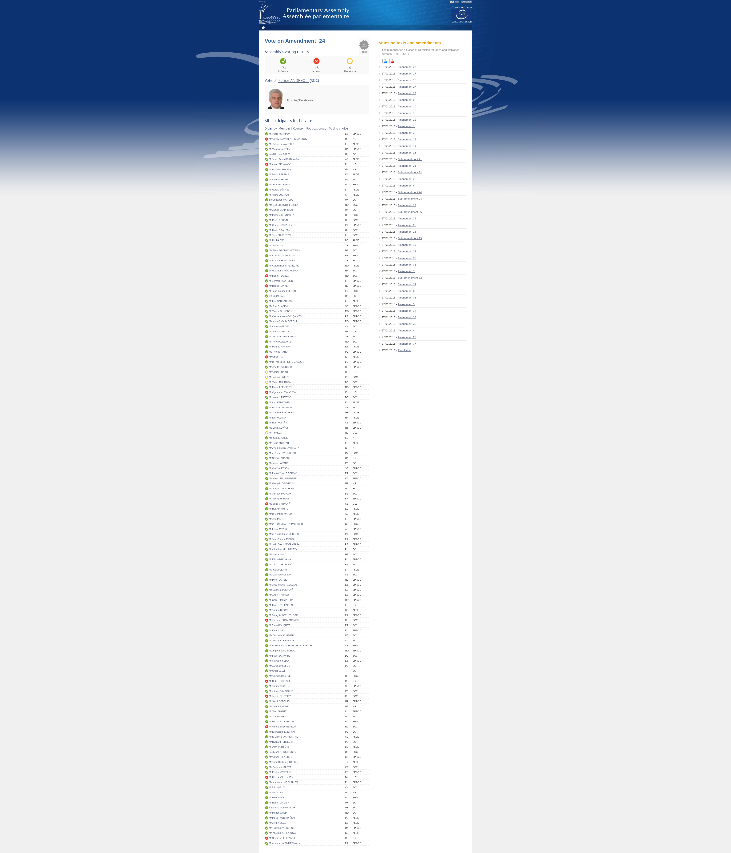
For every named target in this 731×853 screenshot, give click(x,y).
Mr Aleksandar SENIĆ (280, 676)
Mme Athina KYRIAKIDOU (282, 453)
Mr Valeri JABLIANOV (280, 382)
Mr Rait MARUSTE (278, 508)
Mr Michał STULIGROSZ (281, 721)
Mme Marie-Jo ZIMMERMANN (284, 843)
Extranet (466, 2)
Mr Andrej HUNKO (278, 372)
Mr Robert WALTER (279, 802)
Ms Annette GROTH (279, 331)
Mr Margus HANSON (279, 346)
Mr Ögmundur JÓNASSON (282, 392)
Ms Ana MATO (276, 519)
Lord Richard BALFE (279, 154)
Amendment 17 (407, 73)
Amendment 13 (407, 139)
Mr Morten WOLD (278, 812)
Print (364, 52)
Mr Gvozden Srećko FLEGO (283, 270)
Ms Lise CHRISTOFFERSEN (283, 205)
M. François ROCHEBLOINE (283, 615)
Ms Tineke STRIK (278, 716)
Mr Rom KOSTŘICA (279, 422)
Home (263, 27)
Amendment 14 (407, 145)
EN (452, 2)
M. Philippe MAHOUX (280, 493)
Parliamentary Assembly (305, 13)
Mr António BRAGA (279, 179)
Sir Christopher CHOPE (281, 199)
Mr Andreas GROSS (279, 326)
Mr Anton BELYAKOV (279, 164)
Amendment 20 (407, 337)
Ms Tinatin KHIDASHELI (281, 412)
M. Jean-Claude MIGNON (282, 539)
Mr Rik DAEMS (276, 240)
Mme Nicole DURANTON (282, 255)
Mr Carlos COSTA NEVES (282, 225)
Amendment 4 (406, 330)
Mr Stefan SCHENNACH (281, 640)
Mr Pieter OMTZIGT (279, 580)
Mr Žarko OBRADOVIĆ (280, 564)
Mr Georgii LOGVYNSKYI (282, 483)
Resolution (404, 350)
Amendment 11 (407, 112)
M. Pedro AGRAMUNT (280, 134)
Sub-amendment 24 (410, 192)
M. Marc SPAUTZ (277, 711)
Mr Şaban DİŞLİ (277, 245)
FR (457, 2)
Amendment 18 (407, 80)
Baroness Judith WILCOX (282, 807)
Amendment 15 (407, 152)
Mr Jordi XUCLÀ (277, 823)
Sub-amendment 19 (410, 238)
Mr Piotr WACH (277, 797)
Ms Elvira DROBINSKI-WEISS (284, 250)
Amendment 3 (406, 304)
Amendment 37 (407, 343)
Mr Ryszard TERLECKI (281, 742)
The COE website (462, 14)
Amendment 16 (407, 231)
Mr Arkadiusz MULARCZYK (283, 549)
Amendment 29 (407, 251)
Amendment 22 (407, 178)
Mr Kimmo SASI (277, 630)
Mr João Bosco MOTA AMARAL (285, 544)
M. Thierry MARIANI (279, 498)
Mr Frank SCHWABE (279, 656)
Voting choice (338, 128)
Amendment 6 (406, 185)
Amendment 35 (407, 323)
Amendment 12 (407, 119)
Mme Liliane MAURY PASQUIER (286, 524)
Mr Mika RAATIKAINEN (281, 605)
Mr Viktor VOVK (277, 792)
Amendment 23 (407, 66)
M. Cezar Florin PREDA (281, 600)
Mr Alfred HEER (277, 357)
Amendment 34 (407, 310)
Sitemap (262, 1)
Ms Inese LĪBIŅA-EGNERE (283, 478)
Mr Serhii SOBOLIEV (279, 701)
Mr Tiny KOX (275, 432)
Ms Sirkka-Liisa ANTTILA (281, 144)
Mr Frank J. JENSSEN (280, 387)
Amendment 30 (407, 258)
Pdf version (391, 61)
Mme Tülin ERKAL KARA (282, 260)
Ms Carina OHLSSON (280, 574)
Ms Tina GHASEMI (278, 306)
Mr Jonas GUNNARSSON (282, 336)
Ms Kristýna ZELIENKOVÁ (282, 833)
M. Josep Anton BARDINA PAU (285, 159)
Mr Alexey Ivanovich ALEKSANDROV (288, 139)
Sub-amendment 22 (410, 172)
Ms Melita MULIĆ (278, 554)
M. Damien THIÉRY (279, 747)
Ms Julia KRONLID (278, 438)
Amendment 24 (407, 205)
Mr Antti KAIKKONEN (279, 402)
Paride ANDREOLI (293, 80)
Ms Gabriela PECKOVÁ (281, 590)
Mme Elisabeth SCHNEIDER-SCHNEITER (291, 645)
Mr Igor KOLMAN (277, 417)
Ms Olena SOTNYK (279, 706)
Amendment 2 (406, 132)
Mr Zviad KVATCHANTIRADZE (284, 448)
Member (284, 128)
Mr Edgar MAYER (278, 529)
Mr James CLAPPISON (281, 210)
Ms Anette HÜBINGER (280, 367)
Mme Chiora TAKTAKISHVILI (283, 736)
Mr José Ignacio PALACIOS (283, 584)
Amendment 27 (407, 86)
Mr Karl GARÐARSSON (281, 301)
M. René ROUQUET (279, 625)
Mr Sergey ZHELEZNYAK (282, 838)
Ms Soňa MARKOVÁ (279, 504)
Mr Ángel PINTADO (279, 595)
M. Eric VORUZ (277, 787)
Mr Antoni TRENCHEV (280, 757)
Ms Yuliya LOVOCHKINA (281, 488)
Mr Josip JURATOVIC (280, 397)
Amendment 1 (406, 126)
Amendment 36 (407, 317)
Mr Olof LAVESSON (279, 468)
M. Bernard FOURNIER (281, 281)
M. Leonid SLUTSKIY (280, 696)
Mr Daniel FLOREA (279, 275)
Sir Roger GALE (277, 296)
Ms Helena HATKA (278, 351)
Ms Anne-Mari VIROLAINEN (283, 782)
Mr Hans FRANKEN (279, 286)
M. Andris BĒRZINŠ (279, 174)
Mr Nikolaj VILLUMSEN (281, 777)
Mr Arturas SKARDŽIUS (281, 691)
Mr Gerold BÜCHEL (279, 189)
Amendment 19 (407, 244)
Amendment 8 (406, 290)
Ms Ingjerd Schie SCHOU (282, 650)
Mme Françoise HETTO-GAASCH (286, 362)
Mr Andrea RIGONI (278, 610)
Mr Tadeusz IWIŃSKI (279, 377)
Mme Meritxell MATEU (280, 514)
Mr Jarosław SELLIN (279, 666)
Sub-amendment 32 (410, 277)
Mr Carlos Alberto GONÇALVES (285, 316)
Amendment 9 (406, 99)
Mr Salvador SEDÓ (279, 660)
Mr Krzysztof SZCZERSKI (282, 732)
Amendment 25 (407, 225)
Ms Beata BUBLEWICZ (281, 184)
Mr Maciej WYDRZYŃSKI (282, 818)
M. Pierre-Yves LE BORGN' (283, 473)
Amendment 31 (407, 264)
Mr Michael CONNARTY (281, 215)
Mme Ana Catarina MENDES (284, 534)
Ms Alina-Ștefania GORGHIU (283, 321)
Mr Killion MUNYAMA (280, 559)
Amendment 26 (407, 218)
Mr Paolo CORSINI (278, 220)
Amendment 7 (406, 271)
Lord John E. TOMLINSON (282, 752)
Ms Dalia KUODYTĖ (279, 443)
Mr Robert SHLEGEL (279, 681)
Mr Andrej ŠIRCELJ (279, 686)
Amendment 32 (407, 284)
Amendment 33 (407, 297)
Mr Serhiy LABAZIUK (279, 458)
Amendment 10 (407, 106)
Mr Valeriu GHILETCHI (280, 311)
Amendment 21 (407, 165)
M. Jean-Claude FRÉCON (282, 291)
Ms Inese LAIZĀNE (278, 463)
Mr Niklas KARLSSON (280, 407)
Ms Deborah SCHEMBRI (281, 635)
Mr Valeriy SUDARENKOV (282, 726)
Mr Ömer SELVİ (277, 671)
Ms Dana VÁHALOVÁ (280, 767)
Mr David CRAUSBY (279, 230)
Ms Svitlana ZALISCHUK (281, 828)
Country (298, 128)
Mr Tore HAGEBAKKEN (281, 341)
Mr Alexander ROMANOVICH (284, 620)
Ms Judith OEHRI (278, 569)
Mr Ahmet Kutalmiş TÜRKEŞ (283, 762)
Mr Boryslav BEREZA (280, 169)
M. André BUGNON (279, 195)
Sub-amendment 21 (410, 159)
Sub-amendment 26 (410, 211)
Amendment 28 (407, 93)
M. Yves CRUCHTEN (280, 235)
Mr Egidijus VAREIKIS (280, 772)
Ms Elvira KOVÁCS (279, 427)
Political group (316, 128)
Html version (384, 61)
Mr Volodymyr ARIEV (279, 149)
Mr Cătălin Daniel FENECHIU (284, 265)
